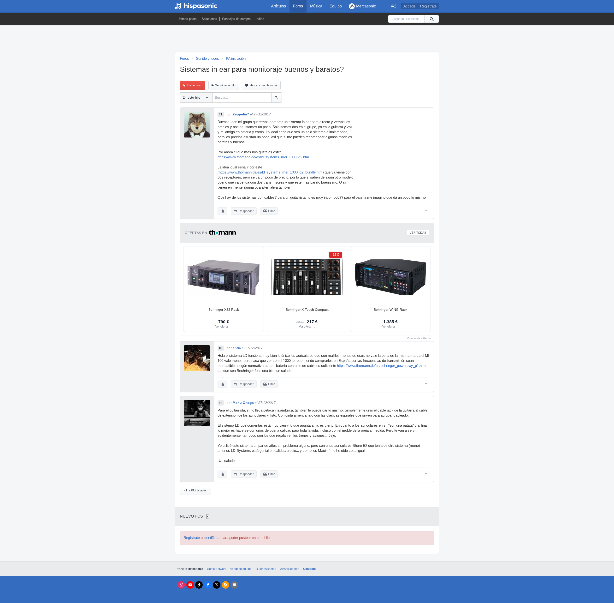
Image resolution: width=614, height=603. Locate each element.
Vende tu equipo (241, 569)
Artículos (278, 6)
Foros (298, 6)
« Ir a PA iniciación (195, 490)
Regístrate (428, 6)
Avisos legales (289, 569)
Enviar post (194, 85)
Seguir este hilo (225, 85)
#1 (220, 114)
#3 (220, 403)
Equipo (336, 6)
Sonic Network (216, 569)
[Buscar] (431, 19)
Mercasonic (366, 6)
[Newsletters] (234, 585)
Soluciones (209, 19)
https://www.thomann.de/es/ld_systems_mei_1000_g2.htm (263, 157)
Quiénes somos (266, 569)
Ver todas (418, 232)
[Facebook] (208, 585)
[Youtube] (190, 585)
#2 (220, 348)
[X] (216, 585)
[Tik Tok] (199, 585)
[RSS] (225, 585)
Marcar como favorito (263, 85)
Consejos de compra (236, 19)
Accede (409, 6)
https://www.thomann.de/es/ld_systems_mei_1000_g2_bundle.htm (271, 172)
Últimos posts (187, 19)
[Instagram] (181, 585)
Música (316, 6)
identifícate (212, 538)
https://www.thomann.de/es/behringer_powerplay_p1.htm (381, 366)
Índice (260, 19)
